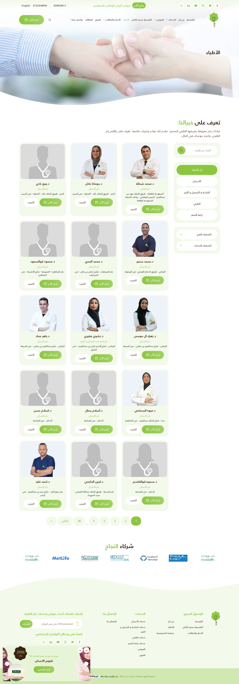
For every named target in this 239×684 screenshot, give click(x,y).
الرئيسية (190, 19)
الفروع (98, 19)
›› (51, 521)
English (26, 6)
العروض (141, 649)
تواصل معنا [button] (77, 19)
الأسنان (197, 181)
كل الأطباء (197, 170)
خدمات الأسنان (138, 621)
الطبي (197, 203)
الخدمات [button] (172, 19)
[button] (7, 664)
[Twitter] (210, 5)
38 (79, 521)
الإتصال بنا (112, 621)
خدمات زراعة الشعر (136, 643)
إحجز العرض (61, 669)
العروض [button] (160, 19)
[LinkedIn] (188, 5)
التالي (64, 521)
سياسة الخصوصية (165, 633)
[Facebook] (217, 5)
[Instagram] (203, 5)
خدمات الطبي (138, 637)
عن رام (181, 19)
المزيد (133, 209)
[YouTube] (196, 5)
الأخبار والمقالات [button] (113, 19)
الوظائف (89, 19)
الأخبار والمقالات (195, 633)
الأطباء (126, 19)
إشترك (26, 624)
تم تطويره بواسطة (109, 676)
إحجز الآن (33, 20)
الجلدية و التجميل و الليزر (197, 192)
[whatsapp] (181, 5)
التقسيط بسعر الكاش (142, 19)
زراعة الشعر (197, 215)
